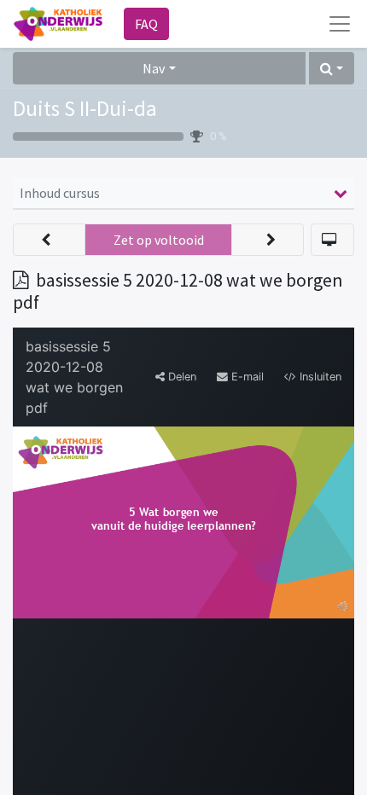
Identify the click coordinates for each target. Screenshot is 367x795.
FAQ (146, 23)
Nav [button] (154, 68)
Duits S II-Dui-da (85, 108)
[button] (331, 68)
